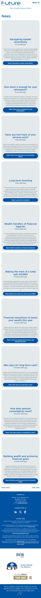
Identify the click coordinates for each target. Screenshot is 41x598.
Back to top (35, 595)
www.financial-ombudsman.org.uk (20, 533)
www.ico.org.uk (20, 541)
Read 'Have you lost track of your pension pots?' (20, 155)
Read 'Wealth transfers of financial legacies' (20, 248)
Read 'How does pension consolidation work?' (20, 432)
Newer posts (5, 487)
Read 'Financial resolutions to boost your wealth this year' (20, 340)
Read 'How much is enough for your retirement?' (20, 110)
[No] (39, 591)
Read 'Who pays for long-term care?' (20, 384)
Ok (20, 594)
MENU (35, 3)
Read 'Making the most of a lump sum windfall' (20, 294)
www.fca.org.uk (31, 526)
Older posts (36, 487)
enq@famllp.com (22, 503)
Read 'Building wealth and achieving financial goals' (20, 480)
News (24, 44)
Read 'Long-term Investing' (21, 200)
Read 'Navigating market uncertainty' (20, 63)
